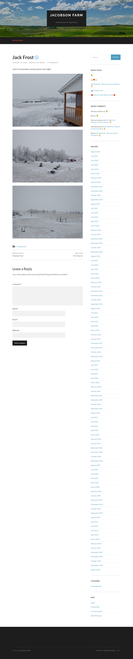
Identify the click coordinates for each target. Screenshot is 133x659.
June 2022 (94, 369)
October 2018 (96, 561)
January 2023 (96, 339)
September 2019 (97, 513)
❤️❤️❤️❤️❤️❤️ (17, 40)
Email (15, 319)
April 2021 (94, 430)
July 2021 (94, 417)
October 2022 (96, 352)
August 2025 (95, 204)
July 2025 (94, 208)
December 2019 (96, 500)
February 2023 (96, 335)
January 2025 (96, 234)
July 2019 (94, 522)
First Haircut (78, 254)
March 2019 (95, 539)
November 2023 (96, 295)
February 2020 (96, 491)
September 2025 (97, 200)
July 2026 (94, 156)
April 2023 (94, 326)
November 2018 (96, 557)
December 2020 (96, 448)
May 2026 (94, 165)
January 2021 (96, 443)
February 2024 (96, 282)
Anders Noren (109, 650)
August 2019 (95, 517)
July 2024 (94, 260)
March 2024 (95, 278)
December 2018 (96, 552)
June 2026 (94, 160)
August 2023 (95, 308)
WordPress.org (96, 616)
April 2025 (94, 221)
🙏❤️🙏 (94, 80)
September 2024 (97, 252)
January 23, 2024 (19, 62)
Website (15, 330)
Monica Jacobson (37, 62)
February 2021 (96, 439)
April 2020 (94, 483)
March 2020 (95, 487)
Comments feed (96, 611)
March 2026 (95, 173)
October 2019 (96, 509)
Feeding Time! (18, 254)
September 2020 (97, 461)
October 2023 (96, 300)
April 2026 (94, 169)
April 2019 (94, 535)
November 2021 (96, 400)
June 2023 (94, 317)
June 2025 (94, 213)
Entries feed (95, 607)
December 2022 (96, 343)
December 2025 (96, 187)
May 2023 (94, 321)
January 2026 (96, 182)
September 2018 (97, 565)
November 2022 (96, 348)
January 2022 (96, 391)
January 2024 (96, 287)
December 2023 (96, 291)
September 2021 (97, 409)
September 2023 (97, 304)
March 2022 (95, 382)
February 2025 (96, 230)
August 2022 (95, 361)
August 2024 (95, 256)
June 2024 (94, 265)
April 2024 (94, 274)
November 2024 (96, 243)
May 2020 (94, 478)
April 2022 (94, 378)
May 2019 (94, 530)
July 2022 (94, 365)
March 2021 (95, 435)
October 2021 (96, 404)
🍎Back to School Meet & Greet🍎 (103, 95)
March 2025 (95, 226)
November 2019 (96, 504)
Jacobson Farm (66, 15)
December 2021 (96, 395)
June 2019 (94, 526)
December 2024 (96, 239)
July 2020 (94, 470)
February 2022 (96, 387)
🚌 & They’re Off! (97, 90)
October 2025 (96, 195)
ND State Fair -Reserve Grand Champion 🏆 (105, 85)
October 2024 (96, 247)
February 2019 (96, 544)
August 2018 (95, 570)
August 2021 (95, 413)
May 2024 (94, 269)
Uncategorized (21, 246)
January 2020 (96, 496)
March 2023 (95, 330)
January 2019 (96, 548)
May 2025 (94, 217)
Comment (17, 284)
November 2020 (96, 452)
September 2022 (97, 356)
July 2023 (94, 313)
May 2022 (94, 374)
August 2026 (95, 152)
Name (15, 309)
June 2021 (94, 422)
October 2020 (96, 456)
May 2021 (94, 426)
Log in (93, 603)
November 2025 (96, 191)
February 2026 (96, 178)
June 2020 (94, 474)
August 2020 (95, 465)
